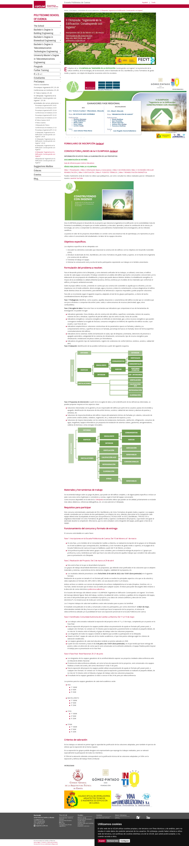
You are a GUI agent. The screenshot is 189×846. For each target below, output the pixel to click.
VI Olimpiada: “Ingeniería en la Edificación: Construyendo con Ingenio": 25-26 (45, 98)
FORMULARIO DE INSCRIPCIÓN (84, 143)
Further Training (41, 70)
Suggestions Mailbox (43, 166)
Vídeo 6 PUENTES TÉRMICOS (106, 172)
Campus (61, 819)
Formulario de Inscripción (79, 35)
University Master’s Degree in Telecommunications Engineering (46, 59)
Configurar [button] (125, 841)
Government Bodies (65, 820)
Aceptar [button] (102, 841)
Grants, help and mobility (85, 823)
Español (145, 2)
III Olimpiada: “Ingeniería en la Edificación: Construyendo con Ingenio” (45, 148)
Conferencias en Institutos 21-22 (46, 128)
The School (39, 25)
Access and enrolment (85, 819)
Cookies (43, 842)
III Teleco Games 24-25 (42, 120)
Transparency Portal (65, 824)
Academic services (83, 826)
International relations (66, 818)
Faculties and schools (102, 818)
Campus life (81, 822)
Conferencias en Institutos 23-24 (46, 113)
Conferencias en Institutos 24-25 (46, 108)
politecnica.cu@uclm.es (96, 589)
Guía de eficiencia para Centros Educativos (79, 163)
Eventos (37, 174)
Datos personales (52, 842)
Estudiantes (39, 77)
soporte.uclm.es (41, 826)
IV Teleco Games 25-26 (43, 93)
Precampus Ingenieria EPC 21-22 (45, 130)
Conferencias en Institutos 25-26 (46, 90)
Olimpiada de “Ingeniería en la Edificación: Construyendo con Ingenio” (45, 161)
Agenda (61, 822)
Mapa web (55, 844)
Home (66, 10)
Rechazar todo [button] (112, 841)
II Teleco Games (40, 123)
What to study (82, 818)
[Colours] (148, 818)
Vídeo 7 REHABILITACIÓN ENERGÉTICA (133, 172)
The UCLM (63, 815)
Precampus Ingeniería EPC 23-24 (45, 110)
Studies (80, 815)
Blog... (36, 178)
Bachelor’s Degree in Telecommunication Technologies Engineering (46, 48)
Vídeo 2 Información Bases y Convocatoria (96, 170)
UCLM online (82, 820)
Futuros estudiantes (41, 84)
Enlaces (37, 170)
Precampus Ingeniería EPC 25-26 (46, 87)
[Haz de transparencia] (139, 818)
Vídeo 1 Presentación (71, 170)
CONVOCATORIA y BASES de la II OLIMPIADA (91, 151)
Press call (62, 823)
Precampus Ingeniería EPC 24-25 (45, 105)
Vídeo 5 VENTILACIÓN (86, 172)
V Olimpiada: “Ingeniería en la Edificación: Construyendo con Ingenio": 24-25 (45, 135)
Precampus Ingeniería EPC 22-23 (45, 115)
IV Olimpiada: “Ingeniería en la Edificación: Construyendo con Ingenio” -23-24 (45, 141)
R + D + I (38, 74)
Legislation (62, 826)
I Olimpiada (99, 499)
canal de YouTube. (76, 178)
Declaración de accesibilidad (42, 844)
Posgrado (38, 66)
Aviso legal (37, 842)
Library (117, 818)
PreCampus (39, 81)
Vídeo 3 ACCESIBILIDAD (121, 170)
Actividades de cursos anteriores (46, 103)
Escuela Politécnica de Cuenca (77, 2)
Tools (153, 2)
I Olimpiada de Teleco (42, 125)
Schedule (80, 824)
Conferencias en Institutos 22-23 (46, 118)
